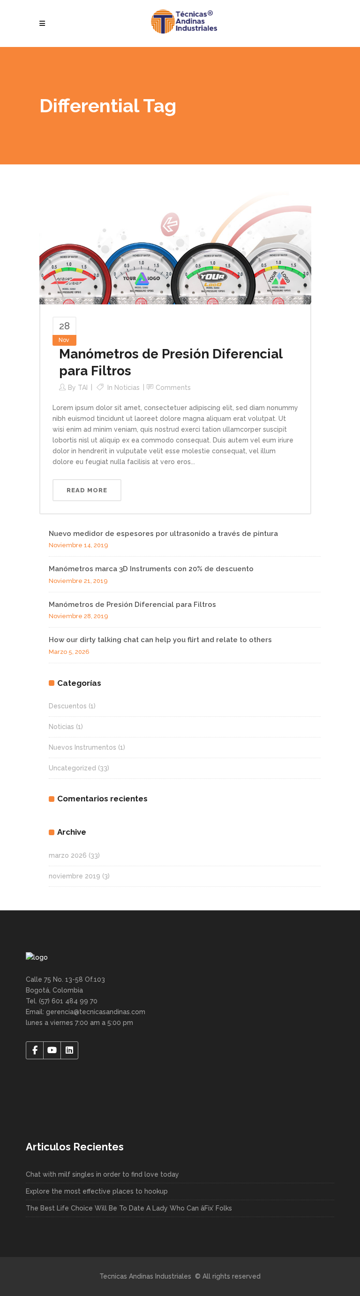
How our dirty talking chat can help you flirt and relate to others (160, 640)
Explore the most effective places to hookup (97, 1191)
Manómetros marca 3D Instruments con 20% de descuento (151, 569)
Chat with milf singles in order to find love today (102, 1174)
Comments (173, 387)
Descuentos (68, 706)
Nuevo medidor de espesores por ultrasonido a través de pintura (163, 533)
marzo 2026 (68, 855)
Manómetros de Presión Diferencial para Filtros (132, 604)
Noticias (127, 387)
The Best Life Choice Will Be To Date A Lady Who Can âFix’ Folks (129, 1208)
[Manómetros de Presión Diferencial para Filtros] (175, 244)
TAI (83, 387)
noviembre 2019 (74, 876)
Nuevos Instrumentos (82, 747)
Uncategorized (72, 768)
